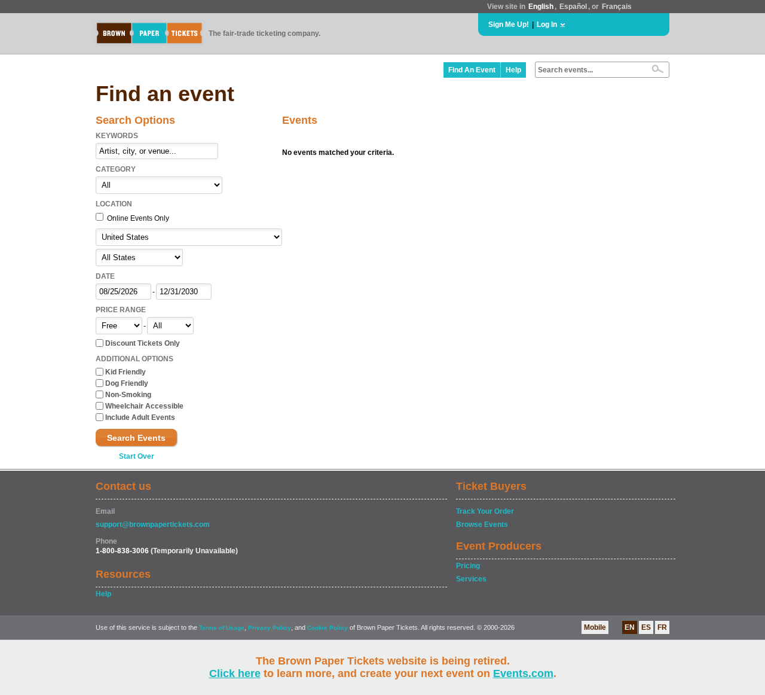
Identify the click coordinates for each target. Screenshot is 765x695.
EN (630, 627)
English (540, 6)
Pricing (468, 566)
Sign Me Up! (508, 24)
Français (617, 6)
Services (471, 579)
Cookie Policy (327, 627)
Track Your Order (485, 511)
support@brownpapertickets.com (153, 524)
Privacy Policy (269, 627)
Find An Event (471, 70)
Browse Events (482, 524)
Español (573, 6)
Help (513, 70)
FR (662, 627)
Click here (235, 673)
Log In (547, 24)
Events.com (523, 673)
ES (646, 627)
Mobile (595, 627)
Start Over (136, 456)
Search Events (136, 438)
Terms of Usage (221, 627)
